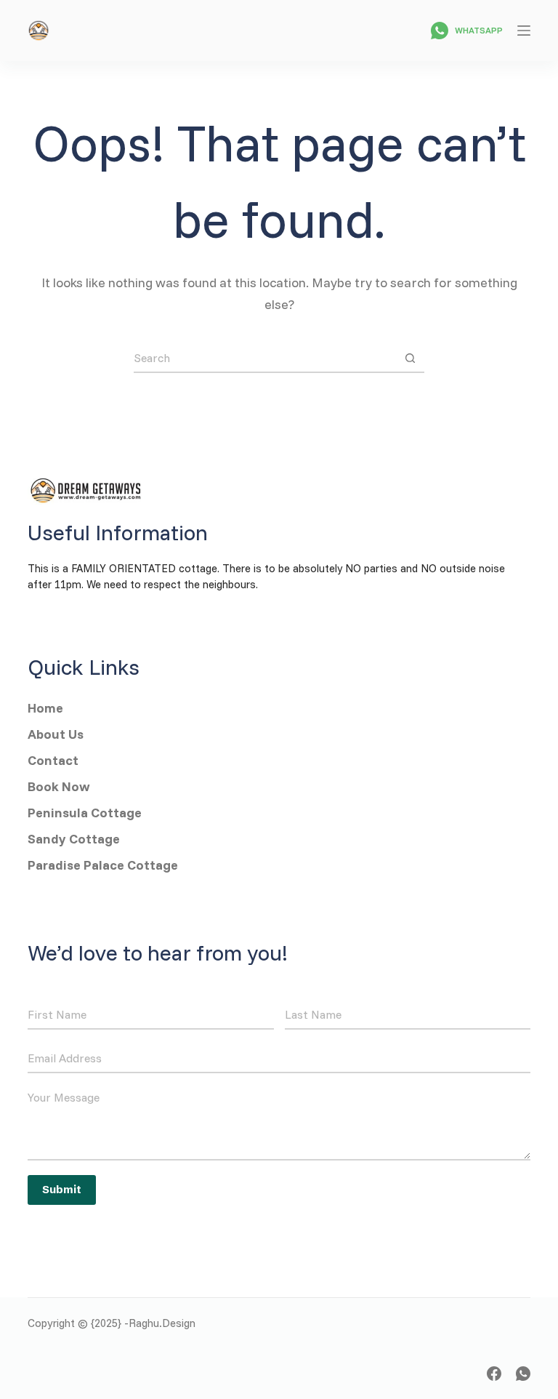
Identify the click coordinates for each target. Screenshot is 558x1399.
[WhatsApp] (523, 1373)
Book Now (59, 786)
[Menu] (523, 30)
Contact (53, 760)
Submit (61, 1189)
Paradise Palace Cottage (103, 865)
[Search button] (409, 357)
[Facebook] (494, 1373)
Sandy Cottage (75, 838)
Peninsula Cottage (85, 812)
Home (45, 708)
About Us (57, 734)
